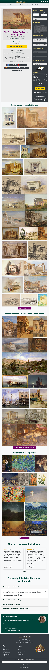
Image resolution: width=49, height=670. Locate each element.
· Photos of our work (21, 651)
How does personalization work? (11, 587)
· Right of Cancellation (6, 652)
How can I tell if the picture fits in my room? (13, 600)
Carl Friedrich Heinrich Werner (24, 4)
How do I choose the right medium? (11, 604)
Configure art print (17, 46)
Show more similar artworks (24, 308)
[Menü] (1, 1)
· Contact (3, 646)
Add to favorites (22, 64)
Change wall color (11, 67)
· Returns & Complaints (6, 654)
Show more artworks (24, 537)
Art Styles (6, 4)
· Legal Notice (4, 648)
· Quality (19, 649)
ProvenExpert (11, 566)
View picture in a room (23, 67)
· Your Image (20, 646)
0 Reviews (19, 70)
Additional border (36, 17)
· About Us (4, 655)
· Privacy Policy (4, 651)
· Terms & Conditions (5, 649)
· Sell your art (20, 648)
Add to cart (40, 88)
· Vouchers (19, 652)
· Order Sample (20, 654)
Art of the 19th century (13, 4)
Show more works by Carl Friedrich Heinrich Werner (24, 447)
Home (2, 4)
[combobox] (40, 19)
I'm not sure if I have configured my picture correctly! (16, 608)
